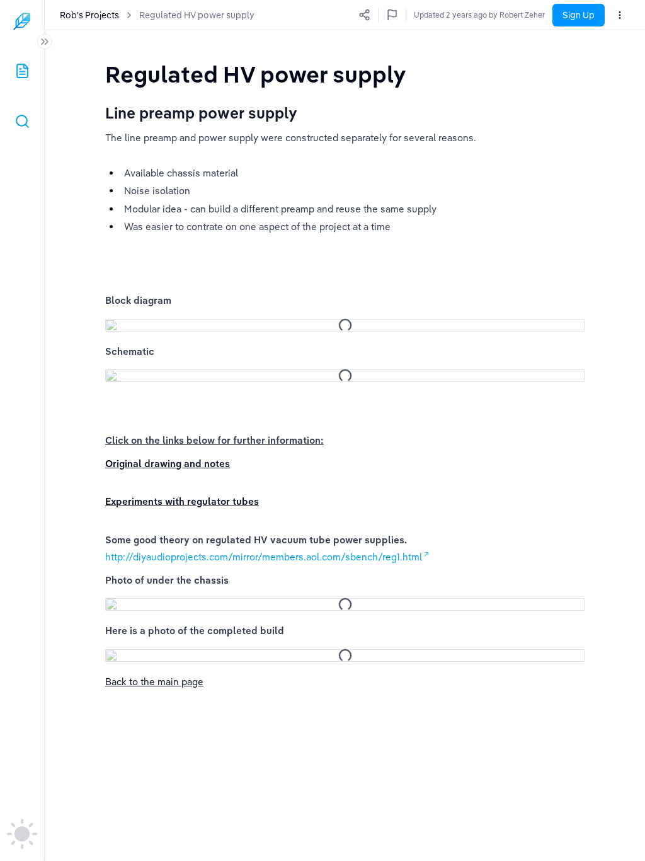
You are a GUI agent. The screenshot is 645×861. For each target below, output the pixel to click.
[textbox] (256, 74)
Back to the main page (154, 682)
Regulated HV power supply (196, 15)
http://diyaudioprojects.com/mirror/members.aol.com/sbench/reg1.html (263, 557)
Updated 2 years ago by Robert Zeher (479, 15)
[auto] (22, 834)
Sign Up (578, 15)
